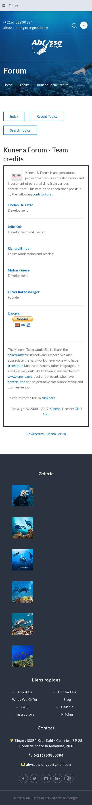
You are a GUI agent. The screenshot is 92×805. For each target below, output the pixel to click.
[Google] (57, 778)
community (16, 355)
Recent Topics (47, 116)
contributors (42, 194)
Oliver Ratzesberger (24, 292)
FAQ (24, 707)
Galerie (67, 707)
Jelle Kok (15, 227)
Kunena (55, 409)
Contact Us (67, 692)
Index (14, 116)
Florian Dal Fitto (20, 205)
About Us (24, 692)
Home (7, 85)
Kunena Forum (55, 434)
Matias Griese (19, 270)
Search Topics (20, 130)
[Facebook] (23, 778)
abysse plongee (67, 798)
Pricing (67, 714)
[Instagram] (46, 778)
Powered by (35, 434)
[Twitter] (34, 778)
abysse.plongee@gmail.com (25, 28)
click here (48, 398)
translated (15, 366)
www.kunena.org (20, 376)
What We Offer (25, 699)
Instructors (25, 714)
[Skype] (68, 778)
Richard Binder (19, 248)
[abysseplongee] (46, 48)
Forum (13, 6)
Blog (67, 699)
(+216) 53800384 (18, 22)
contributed (16, 382)
